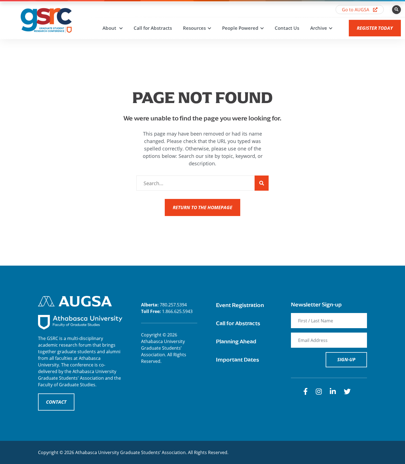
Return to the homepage (202, 207)
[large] (305, 391)
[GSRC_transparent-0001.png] (46, 20)
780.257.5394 (173, 304)
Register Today (375, 28)
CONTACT (56, 402)
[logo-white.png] (75, 301)
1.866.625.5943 (177, 311)
